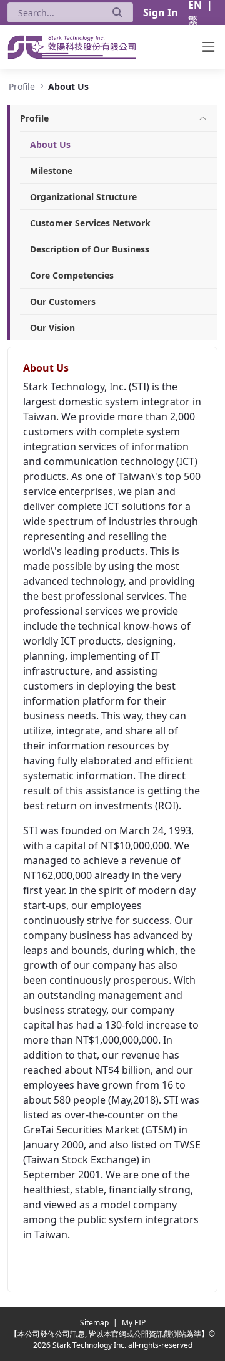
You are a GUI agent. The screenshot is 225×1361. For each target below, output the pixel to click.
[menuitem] (34, 118)
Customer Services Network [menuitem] (90, 223)
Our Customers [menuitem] (63, 301)
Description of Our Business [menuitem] (89, 249)
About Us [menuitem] (50, 144)
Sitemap (95, 1322)
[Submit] (118, 12)
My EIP (134, 1322)
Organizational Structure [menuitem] (83, 197)
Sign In (160, 12)
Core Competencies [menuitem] (72, 275)
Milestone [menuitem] (51, 170)
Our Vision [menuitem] (52, 328)
